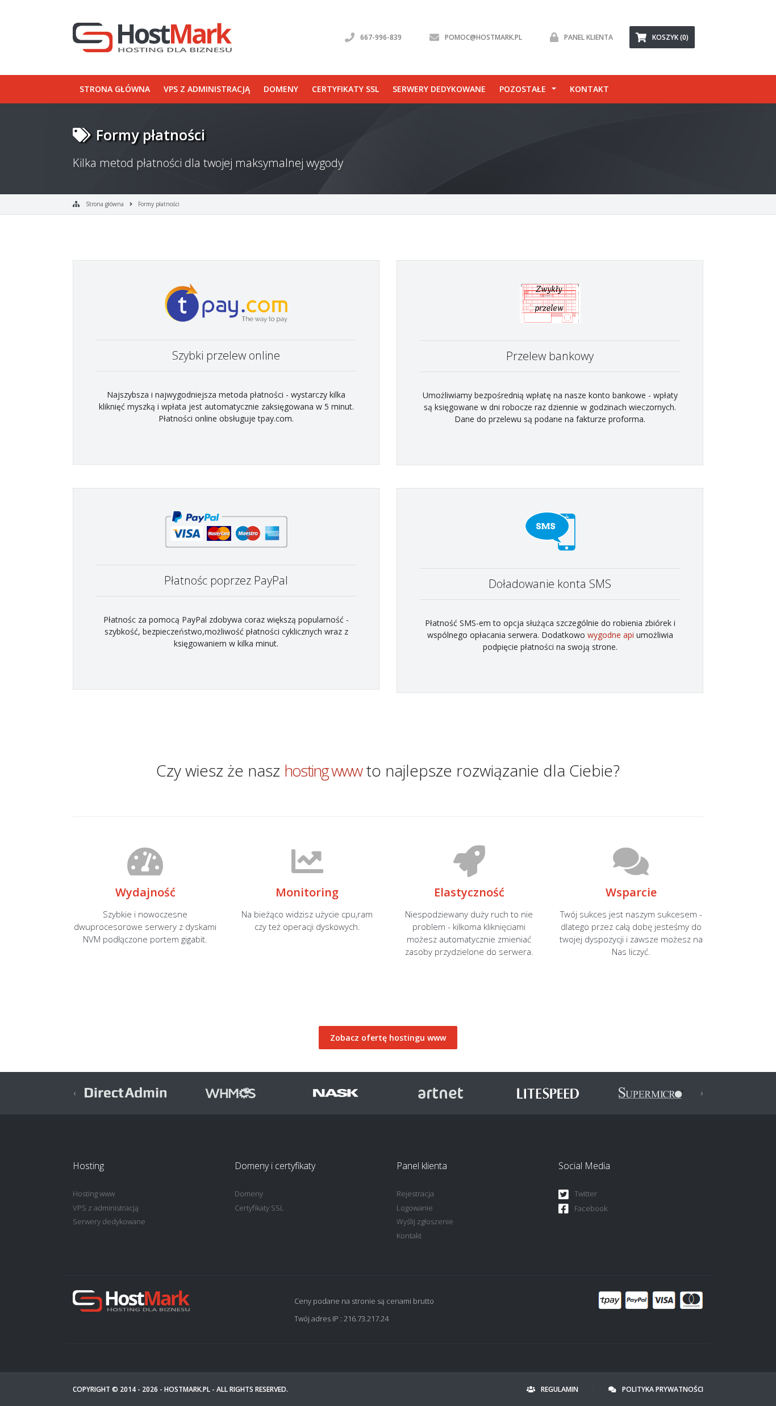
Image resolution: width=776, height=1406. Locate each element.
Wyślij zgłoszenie (425, 1221)
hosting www (323, 770)
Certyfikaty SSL (345, 89)
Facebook (590, 1208)
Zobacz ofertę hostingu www (388, 1037)
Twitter (585, 1193)
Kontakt (589, 89)
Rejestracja (415, 1193)
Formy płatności (159, 204)
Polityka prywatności (662, 1389)
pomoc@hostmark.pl (483, 37)
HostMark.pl (187, 1389)
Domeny (281, 89)
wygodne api (610, 634)
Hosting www (94, 1193)
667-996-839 (381, 37)
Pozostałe (522, 89)
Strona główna (115, 89)
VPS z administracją (207, 89)
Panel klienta (588, 37)
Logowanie (415, 1208)
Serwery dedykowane (439, 89)
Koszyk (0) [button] (670, 37)
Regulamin (559, 1389)
